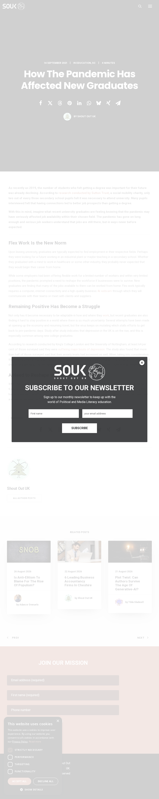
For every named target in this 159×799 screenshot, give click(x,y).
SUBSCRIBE (79, 428)
